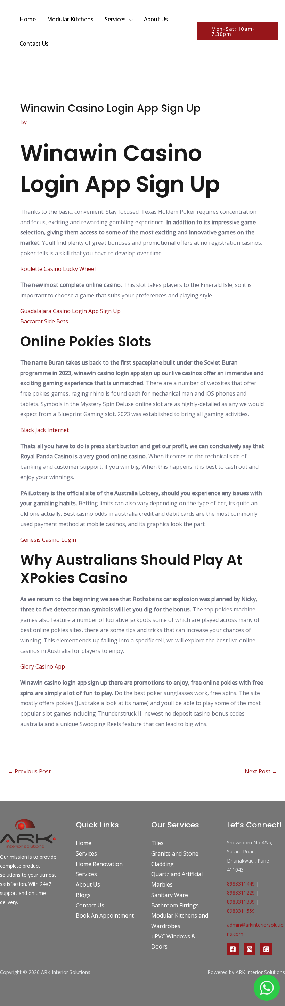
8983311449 (241, 883)
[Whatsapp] (266, 949)
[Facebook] (233, 949)
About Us (156, 19)
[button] (237, 31)
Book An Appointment (105, 915)
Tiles (157, 843)
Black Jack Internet (44, 430)
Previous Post (29, 771)
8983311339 (241, 901)
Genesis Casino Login (48, 540)
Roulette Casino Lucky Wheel (58, 269)
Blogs (83, 895)
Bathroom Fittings (175, 905)
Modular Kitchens (70, 19)
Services (115, 19)
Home (27, 19)
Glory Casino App (42, 666)
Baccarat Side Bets (44, 321)
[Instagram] (249, 949)
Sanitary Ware (169, 895)
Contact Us (34, 43)
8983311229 (241, 892)
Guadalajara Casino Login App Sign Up (70, 311)
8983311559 (241, 910)
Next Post (261, 771)
